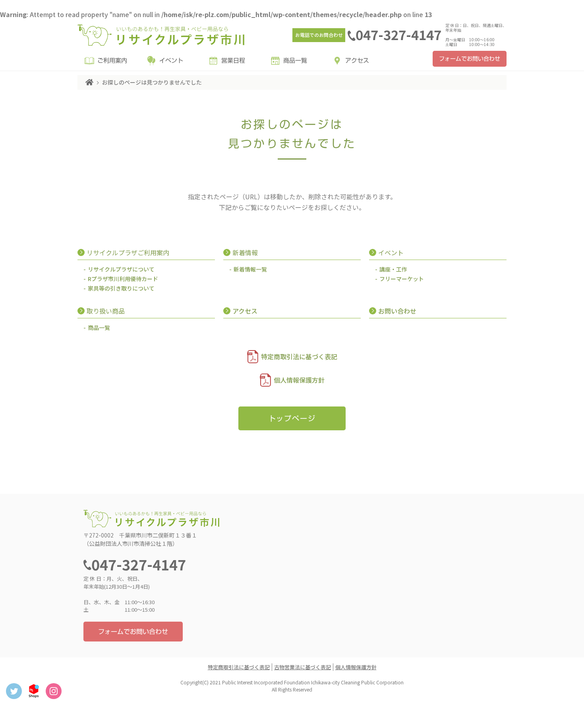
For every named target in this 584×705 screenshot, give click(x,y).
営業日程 (233, 61)
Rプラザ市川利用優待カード (123, 279)
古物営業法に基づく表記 (302, 667)
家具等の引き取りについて (121, 288)
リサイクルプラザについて (121, 269)
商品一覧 (295, 61)
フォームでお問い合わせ (469, 59)
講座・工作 (393, 269)
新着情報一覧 (250, 269)
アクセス (357, 61)
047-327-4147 (398, 34)
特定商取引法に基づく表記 (299, 356)
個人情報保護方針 (299, 380)
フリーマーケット (401, 279)
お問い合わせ (397, 311)
